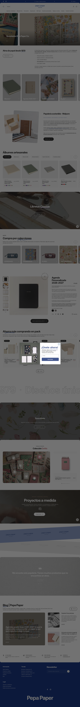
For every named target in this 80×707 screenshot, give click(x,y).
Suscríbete (50, 359)
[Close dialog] (59, 344)
